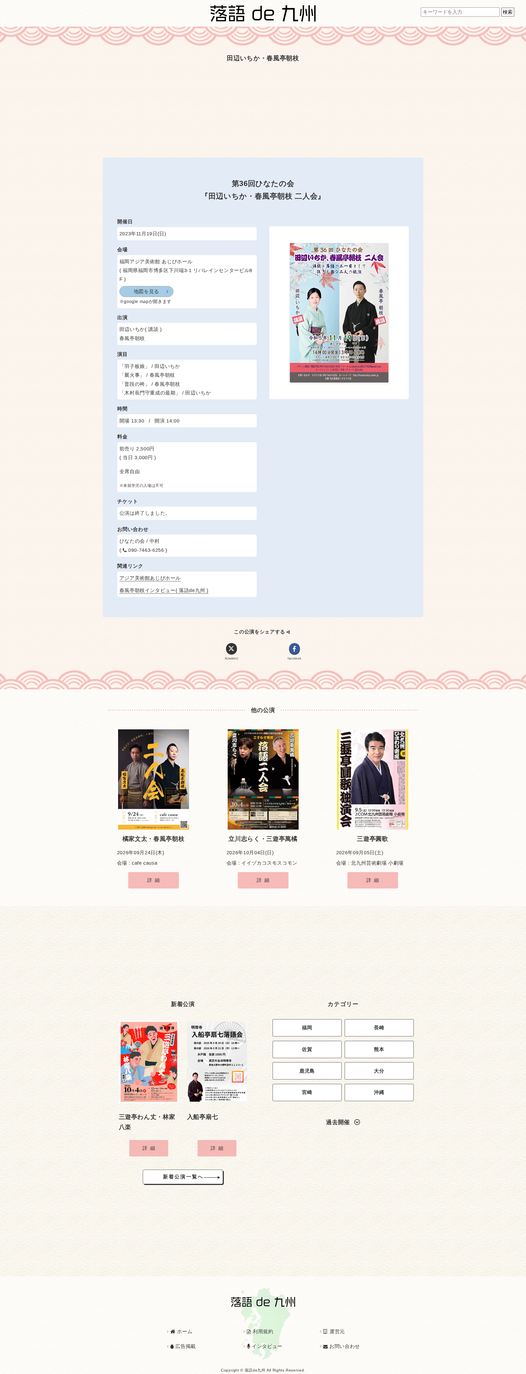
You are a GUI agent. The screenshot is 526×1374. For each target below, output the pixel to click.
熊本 (379, 1049)
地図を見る (146, 291)
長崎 (379, 1027)
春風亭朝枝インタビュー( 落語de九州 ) (163, 590)
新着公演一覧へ (183, 1176)
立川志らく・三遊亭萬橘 (262, 839)
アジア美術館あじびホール (150, 578)
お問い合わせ (344, 1346)
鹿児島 (307, 1071)
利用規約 (262, 1331)
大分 (379, 1071)
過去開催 (338, 1122)
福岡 (307, 1027)
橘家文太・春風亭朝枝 (153, 839)
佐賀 (307, 1049)
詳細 (154, 880)
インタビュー (266, 1346)
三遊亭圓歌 (372, 839)
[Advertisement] (263, 108)
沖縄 (379, 1092)
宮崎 (307, 1092)
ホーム (184, 1331)
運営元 (336, 1331)
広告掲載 (185, 1346)
